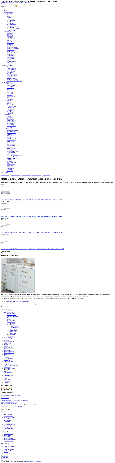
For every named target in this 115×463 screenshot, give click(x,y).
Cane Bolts (9, 37)
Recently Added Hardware (7, 402)
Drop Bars (9, 40)
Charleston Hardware (9, 341)
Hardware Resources (9, 353)
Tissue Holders (10, 109)
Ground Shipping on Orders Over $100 (12, 2)
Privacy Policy (7, 450)
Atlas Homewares (11, 131)
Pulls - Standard (11, 336)
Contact (6, 452)
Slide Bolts (9, 62)
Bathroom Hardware (9, 417)
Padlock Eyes (10, 57)
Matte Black (13, 329)
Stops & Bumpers (11, 61)
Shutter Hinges (10, 88)
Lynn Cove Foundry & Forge (14, 155)
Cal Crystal (6, 340)
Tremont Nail (10, 171)
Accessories (7, 421)
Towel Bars (10, 110)
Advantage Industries (9, 310)
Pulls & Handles (11, 58)
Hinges (8, 14)
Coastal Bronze (10, 134)
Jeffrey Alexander (11, 148)
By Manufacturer (8, 423)
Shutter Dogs (10, 86)
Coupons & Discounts (9, 426)
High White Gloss (14, 327)
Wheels (9, 64)
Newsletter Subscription (10, 439)
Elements (9, 137)
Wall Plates (9, 127)
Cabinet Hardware (8, 416)
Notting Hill (10, 159)
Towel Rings (10, 112)
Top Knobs (9, 169)
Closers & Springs (11, 38)
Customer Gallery (5, 398)
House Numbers (11, 123)
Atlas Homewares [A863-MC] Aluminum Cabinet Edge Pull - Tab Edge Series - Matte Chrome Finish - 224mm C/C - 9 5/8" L (32, 232)
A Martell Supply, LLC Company (32, 461)
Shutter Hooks (10, 89)
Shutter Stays (10, 95)
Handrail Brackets (11, 120)
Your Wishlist (7, 436)
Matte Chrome (13, 330)
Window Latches (11, 96)
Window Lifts (10, 97)
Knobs (8, 16)
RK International (11, 164)
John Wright (10, 150)
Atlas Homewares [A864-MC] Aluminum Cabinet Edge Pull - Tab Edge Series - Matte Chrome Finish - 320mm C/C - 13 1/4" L (32, 249)
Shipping (6, 447)
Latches (9, 17)
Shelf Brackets (10, 124)
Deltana (9, 135)
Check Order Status (8, 434)
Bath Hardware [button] (7, 100)
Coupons (27, 2)
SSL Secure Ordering (9, 449)
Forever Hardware (11, 138)
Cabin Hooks (10, 36)
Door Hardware (8, 414)
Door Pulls (9, 76)
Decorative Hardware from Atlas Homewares (17, 301)
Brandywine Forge (8, 337)
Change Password (8, 438)
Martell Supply (10, 157)
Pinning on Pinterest (9, 446)
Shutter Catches (11, 85)
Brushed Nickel (14, 326)
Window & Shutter (8, 418)
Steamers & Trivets (11, 126)
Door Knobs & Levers (12, 74)
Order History (7, 435)
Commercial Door (11, 68)
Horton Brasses (10, 144)
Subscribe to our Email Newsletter (9, 403)
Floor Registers (10, 119)
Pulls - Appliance (11, 19)
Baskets (9, 102)
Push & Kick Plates (12, 75)
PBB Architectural (11, 162)
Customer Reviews (8, 428)
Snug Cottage (10, 168)
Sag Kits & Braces (11, 59)
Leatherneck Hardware (12, 151)
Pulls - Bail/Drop (11, 20)
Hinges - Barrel (10, 50)
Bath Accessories (11, 313)
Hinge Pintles (10, 45)
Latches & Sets (10, 55)
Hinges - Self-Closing (12, 52)
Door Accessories (11, 69)
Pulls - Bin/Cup (11, 22)
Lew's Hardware (11, 152)
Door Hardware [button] (8, 65)
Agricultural (10, 33)
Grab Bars (9, 103)
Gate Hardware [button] (7, 31)
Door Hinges (10, 72)
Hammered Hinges (11, 140)
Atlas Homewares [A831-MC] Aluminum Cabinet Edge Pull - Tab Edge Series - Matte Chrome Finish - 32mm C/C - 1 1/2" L (32, 199)
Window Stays (10, 99)
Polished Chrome (14, 332)
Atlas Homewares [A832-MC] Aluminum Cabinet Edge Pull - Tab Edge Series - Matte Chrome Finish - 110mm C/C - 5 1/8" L (32, 216)
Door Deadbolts (11, 71)
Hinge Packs (10, 44)
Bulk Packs (10, 34)
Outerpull (9, 161)
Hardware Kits (10, 43)
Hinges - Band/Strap (12, 47)
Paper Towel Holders (12, 106)
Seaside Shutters (11, 165)
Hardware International (12, 142)
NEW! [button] (5, 10)
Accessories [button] (7, 114)
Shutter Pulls (10, 93)
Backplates (9, 13)
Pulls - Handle (10, 27)
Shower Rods (10, 107)
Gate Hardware (7, 420)
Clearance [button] (6, 172)
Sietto (8, 166)
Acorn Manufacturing (12, 130)
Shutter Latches (11, 90)
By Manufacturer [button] (8, 128)
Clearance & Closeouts (9, 424)
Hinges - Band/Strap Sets (13, 48)
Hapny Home (10, 141)
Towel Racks (10, 113)
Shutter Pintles (10, 92)
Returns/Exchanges (8, 441)
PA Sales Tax (7, 453)
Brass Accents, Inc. (11, 133)
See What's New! (8, 427)
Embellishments (11, 78)
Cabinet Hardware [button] (8, 12)
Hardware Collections (12, 316)
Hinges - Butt (10, 51)
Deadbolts (9, 41)
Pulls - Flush (10, 26)
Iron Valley (9, 147)
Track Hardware (11, 30)
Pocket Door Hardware (12, 79)
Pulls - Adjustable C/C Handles (14, 29)
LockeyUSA (10, 154)
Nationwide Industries (12, 158)
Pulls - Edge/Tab (11, 23)
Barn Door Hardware (12, 67)
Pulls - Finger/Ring (11, 24)
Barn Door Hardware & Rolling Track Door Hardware (14, 400)
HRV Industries (11, 145)
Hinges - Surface (11, 54)
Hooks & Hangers (11, 104)
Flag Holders (10, 117)
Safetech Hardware (8, 375)
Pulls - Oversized (11, 334)
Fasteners (9, 116)
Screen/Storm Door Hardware (14, 81)
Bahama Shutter (11, 83)
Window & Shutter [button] (8, 82)
